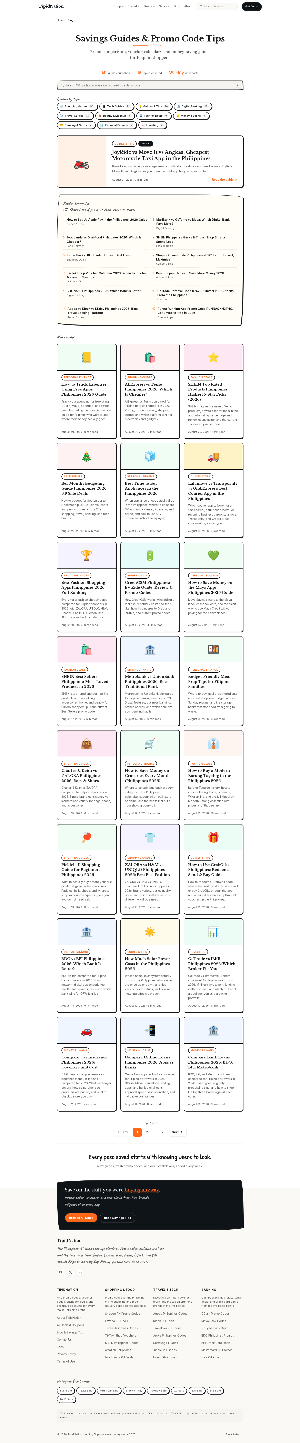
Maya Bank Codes (213, 1321)
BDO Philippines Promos (217, 1335)
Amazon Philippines (118, 1350)
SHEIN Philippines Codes (121, 1343)
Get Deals (251, 6)
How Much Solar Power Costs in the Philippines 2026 (147, 964)
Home (60, 20)
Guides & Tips (153, 106)
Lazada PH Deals (116, 1321)
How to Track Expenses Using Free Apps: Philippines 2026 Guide (84, 389)
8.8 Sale (196, 1390)
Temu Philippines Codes (121, 1328)
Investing (151, 125)
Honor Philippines (165, 1357)
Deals (148, 6)
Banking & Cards (75, 125)
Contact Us (64, 1339)
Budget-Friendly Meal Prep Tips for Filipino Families (209, 682)
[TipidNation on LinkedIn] (80, 1272)
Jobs (60, 1347)
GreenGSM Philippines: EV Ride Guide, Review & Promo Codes (149, 588)
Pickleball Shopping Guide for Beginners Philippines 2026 (80, 870)
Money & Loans (190, 115)
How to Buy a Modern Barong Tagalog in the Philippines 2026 (209, 775)
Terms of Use (66, 1361)
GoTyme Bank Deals (215, 1328)
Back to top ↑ (234, 1434)
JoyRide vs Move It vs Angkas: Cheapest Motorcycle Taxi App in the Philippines (161, 155)
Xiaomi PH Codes (165, 1350)
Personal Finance (116, 125)
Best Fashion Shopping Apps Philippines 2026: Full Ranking (83, 588)
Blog (177, 6)
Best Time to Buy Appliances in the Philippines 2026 (141, 488)
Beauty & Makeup (114, 115)
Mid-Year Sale (109, 1390)
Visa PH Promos (212, 1357)
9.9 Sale (215, 1390)
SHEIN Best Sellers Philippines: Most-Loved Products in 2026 (84, 682)
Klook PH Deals (163, 1321)
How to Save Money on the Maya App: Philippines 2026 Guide (210, 588)
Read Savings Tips (117, 1217)
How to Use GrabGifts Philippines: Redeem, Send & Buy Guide (208, 870)
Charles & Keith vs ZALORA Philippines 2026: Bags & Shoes (81, 775)
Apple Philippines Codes (169, 1335)
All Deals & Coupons (70, 1325)
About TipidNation (69, 1317)
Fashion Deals (153, 115)
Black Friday (134, 1390)
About (188, 6)
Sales (163, 6)
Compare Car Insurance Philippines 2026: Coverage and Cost (84, 1062)
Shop (117, 6)
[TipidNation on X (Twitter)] (70, 1272)
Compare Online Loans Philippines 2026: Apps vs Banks (149, 1062)
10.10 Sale (66, 1399)
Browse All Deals (81, 1217)
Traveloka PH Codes (167, 1328)
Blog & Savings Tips (70, 1332)
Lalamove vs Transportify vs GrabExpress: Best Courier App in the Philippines (213, 491)
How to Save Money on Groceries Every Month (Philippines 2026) (147, 775)
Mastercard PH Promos (216, 1350)
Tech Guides (115, 106)
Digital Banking (192, 106)
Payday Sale (158, 1390)
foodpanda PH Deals (119, 1357)
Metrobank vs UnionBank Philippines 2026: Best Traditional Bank (149, 682)
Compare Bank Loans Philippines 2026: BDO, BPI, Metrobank (210, 1062)
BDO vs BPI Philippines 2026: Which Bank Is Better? (83, 964)
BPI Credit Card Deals (215, 1343)
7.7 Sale (179, 1390)
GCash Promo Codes (215, 1313)
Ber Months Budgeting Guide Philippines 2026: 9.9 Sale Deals (84, 488)
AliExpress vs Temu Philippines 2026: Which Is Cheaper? (148, 389)
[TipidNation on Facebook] (60, 1272)
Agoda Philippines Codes (170, 1313)
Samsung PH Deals (166, 1343)
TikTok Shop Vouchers (120, 1335)
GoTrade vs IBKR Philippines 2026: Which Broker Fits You (212, 964)
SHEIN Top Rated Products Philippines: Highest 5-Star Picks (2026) (208, 392)
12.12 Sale (85, 1390)
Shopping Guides (76, 106)
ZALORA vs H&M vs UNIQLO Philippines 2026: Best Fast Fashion (147, 870)
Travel (132, 6)
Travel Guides (74, 115)
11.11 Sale (66, 1390)
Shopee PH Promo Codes (122, 1313)
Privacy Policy (66, 1354)
